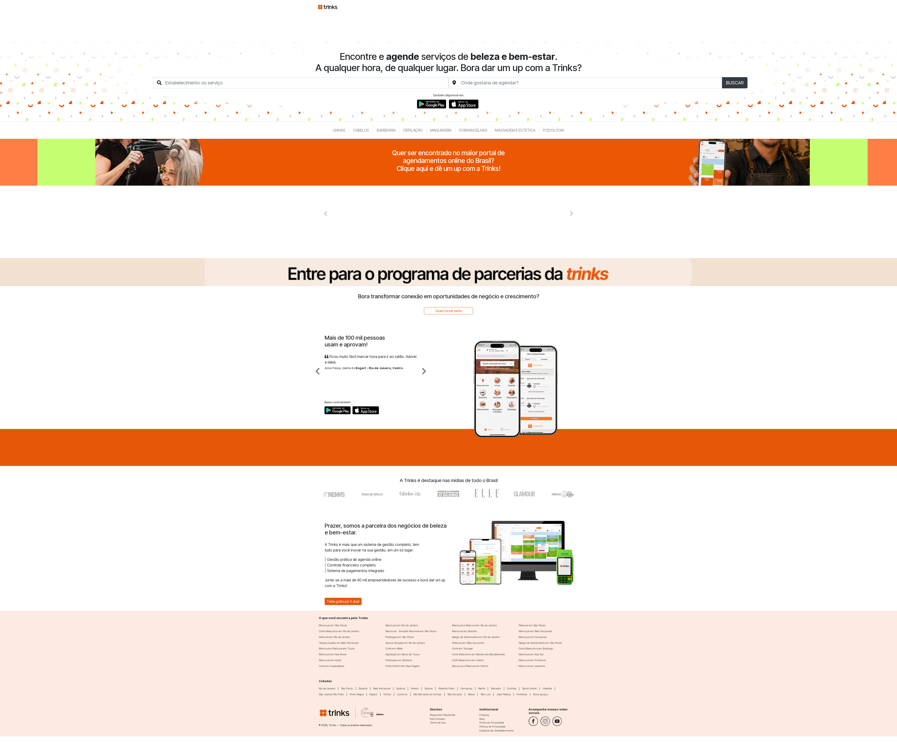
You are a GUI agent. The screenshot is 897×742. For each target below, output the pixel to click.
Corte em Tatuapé (462, 648)
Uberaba (547, 688)
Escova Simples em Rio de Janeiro (405, 643)
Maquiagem (440, 130)
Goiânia (400, 688)
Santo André (529, 688)
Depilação (413, 130)
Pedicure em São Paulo (532, 625)
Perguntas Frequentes (442, 715)
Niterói (415, 688)
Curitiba (511, 688)
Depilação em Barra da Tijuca (402, 654)
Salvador (496, 688)
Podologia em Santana (398, 660)
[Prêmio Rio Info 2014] (562, 493)
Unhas (339, 130)
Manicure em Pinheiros (532, 660)
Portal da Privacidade (491, 722)
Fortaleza (521, 694)
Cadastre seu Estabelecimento (496, 730)
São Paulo (347, 688)
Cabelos (361, 130)
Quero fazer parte (448, 311)
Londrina (402, 694)
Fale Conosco (437, 718)
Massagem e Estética (515, 130)
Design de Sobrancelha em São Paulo (540, 643)
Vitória (387, 694)
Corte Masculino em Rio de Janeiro (339, 631)
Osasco (373, 694)
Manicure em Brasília (464, 631)
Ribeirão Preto (446, 688)
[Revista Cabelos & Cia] (334, 493)
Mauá (471, 694)
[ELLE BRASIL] (486, 493)
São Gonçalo (454, 694)
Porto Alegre (357, 694)
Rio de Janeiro (327, 688)
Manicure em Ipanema (532, 666)
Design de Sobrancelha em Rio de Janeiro (476, 637)
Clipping (484, 715)
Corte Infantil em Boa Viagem (402, 666)
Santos (428, 688)
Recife (481, 688)
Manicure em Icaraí (330, 660)
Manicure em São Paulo (333, 625)
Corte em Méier (394, 648)
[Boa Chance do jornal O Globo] (372, 493)
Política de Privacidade (492, 726)
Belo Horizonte (381, 688)
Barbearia (386, 130)
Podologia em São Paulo (399, 637)
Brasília (363, 688)
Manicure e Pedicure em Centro (470, 666)
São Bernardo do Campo (427, 694)
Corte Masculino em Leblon (468, 660)
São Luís (486, 694)
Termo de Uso (438, 722)
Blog (481, 718)
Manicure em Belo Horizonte (535, 631)
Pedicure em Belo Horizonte (468, 643)
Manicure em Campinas (533, 637)
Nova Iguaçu (540, 694)
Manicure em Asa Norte (332, 654)
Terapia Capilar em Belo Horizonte (338, 643)
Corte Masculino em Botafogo (536, 648)
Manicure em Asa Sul (531, 654)
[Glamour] (524, 493)
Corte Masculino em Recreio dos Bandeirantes (478, 654)
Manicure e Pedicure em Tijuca (337, 648)
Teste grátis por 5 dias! (343, 601)
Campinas (466, 688)
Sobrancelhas (473, 130)
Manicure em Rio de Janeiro (401, 625)
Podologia (553, 130)
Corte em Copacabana (331, 666)
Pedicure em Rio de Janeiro (334, 637)
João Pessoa (503, 694)
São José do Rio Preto (331, 694)
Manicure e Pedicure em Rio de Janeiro (474, 625)
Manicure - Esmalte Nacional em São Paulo (410, 631)
